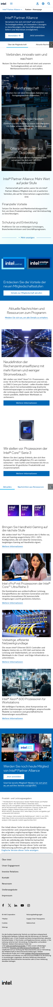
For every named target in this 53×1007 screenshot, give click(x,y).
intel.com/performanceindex (15, 946)
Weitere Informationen (12, 546)
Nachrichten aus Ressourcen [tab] (31, 487)
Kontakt (5, 877)
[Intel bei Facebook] (3, 906)
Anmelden (13, 35)
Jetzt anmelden (37, 35)
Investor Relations (10, 871)
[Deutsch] (43, 3)
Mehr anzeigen (27, 237)
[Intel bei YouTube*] (22, 906)
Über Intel (6, 859)
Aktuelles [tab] (7, 487)
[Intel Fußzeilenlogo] (7, 982)
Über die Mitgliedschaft (17, 44)
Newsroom (7, 883)
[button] (26, 205)
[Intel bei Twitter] (9, 906)
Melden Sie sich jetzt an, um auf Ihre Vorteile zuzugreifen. (25, 784)
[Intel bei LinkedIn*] (16, 906)
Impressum (7, 895)
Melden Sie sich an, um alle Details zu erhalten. (26, 317)
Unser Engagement (11, 865)
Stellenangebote (9, 889)
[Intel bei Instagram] (28, 906)
